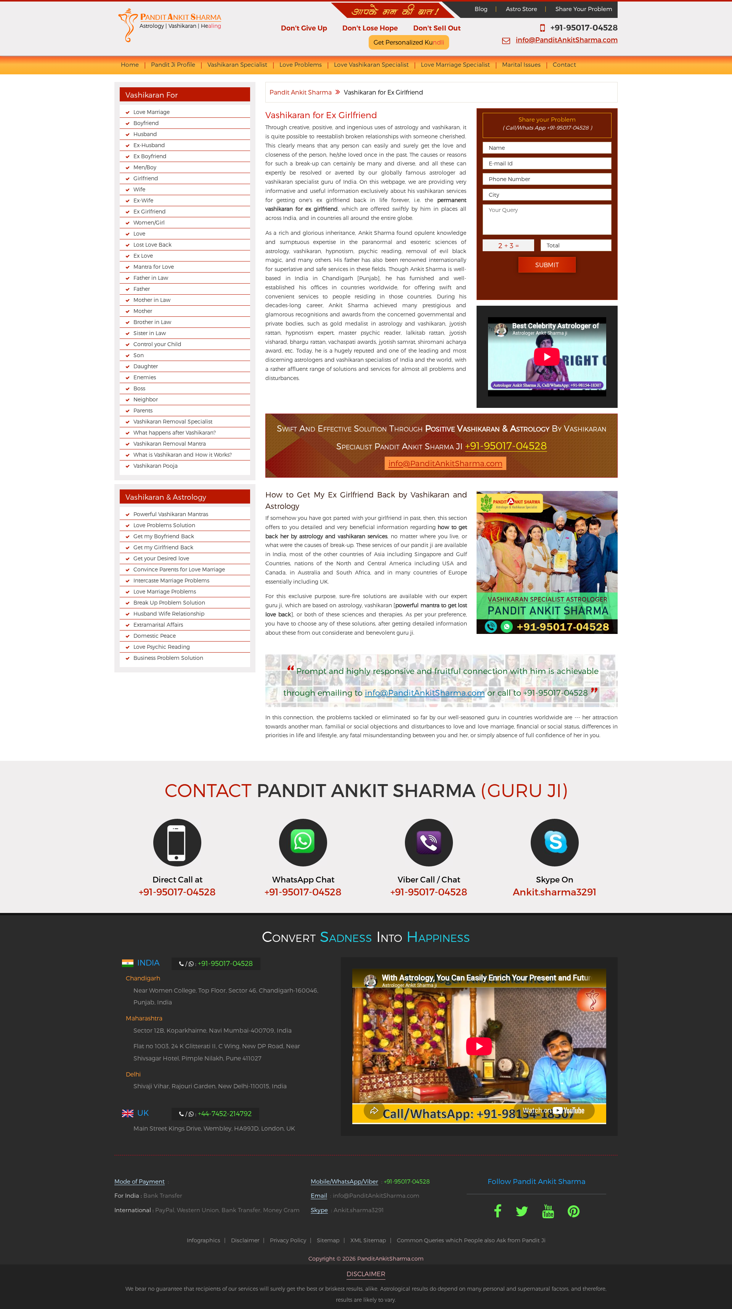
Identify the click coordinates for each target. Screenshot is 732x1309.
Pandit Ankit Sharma (301, 92)
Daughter (145, 366)
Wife (139, 189)
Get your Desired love (161, 558)
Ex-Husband (149, 145)
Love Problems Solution (164, 525)
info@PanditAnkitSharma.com (567, 39)
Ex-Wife (143, 200)
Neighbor (145, 399)
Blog (481, 8)
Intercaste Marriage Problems (171, 580)
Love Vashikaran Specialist (371, 64)
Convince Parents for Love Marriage (179, 569)
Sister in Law (149, 333)
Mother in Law (151, 300)
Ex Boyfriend (150, 156)
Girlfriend (145, 178)
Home (130, 64)
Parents (142, 410)
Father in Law (150, 277)
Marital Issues (521, 64)
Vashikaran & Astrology (165, 496)
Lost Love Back (152, 244)
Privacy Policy (288, 1240)
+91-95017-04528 (584, 27)
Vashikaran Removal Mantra (169, 443)
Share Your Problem (583, 8)
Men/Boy (144, 167)
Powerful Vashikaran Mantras (170, 514)
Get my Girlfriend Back (163, 547)
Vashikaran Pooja (155, 465)
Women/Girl (149, 222)
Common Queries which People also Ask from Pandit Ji (471, 1240)
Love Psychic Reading (161, 646)
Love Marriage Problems (164, 591)
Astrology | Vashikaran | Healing (180, 25)
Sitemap (328, 1240)
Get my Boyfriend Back (163, 536)
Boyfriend (146, 123)
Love (139, 233)
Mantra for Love (153, 266)
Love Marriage (151, 112)
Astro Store (521, 8)
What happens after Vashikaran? (174, 432)
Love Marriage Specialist (455, 64)
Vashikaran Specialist (237, 64)
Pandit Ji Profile (173, 64)
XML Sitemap (368, 1240)
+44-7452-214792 (225, 1113)
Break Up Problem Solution (169, 602)
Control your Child (157, 344)
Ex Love (143, 255)
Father (141, 289)
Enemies (144, 377)
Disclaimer (245, 1240)
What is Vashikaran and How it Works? (182, 454)
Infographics (203, 1240)
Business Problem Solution (168, 657)
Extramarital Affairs (158, 624)
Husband (145, 134)
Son (138, 355)
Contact (564, 64)
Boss (139, 388)
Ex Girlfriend (149, 211)
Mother (142, 311)
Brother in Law (152, 322)
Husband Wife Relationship (168, 613)
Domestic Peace (154, 635)
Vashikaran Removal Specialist (172, 421)
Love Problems (300, 64)
